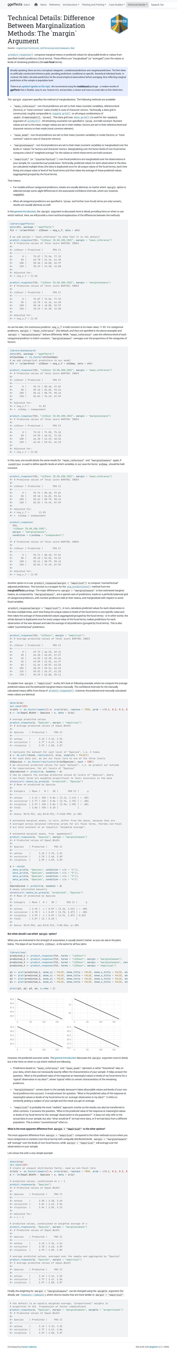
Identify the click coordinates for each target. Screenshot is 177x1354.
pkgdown (153, 1347)
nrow (57, 709)
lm (21, 230)
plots (13, 988)
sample (42, 709)
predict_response (21, 240)
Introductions (70, 4)
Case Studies (116, 4)
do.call (21, 755)
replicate (44, 755)
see (23, 952)
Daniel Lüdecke (28, 1347)
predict (35, 771)
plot (21, 972)
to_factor (35, 357)
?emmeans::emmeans (32, 1294)
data (12, 226)
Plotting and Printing (93, 4)
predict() (34, 121)
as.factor (30, 709)
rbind (20, 866)
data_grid (19, 869)
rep (44, 761)
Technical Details (136, 4)
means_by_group (36, 781)
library (15, 223)
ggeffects (15, 4)
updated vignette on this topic (36, 86)
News (43, 4)
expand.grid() (62, 113)
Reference (54, 4)
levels (51, 761)
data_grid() (81, 117)
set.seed (15, 706)
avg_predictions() (79, 586)
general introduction (25, 211)
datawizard (28, 350)
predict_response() (20, 54)
